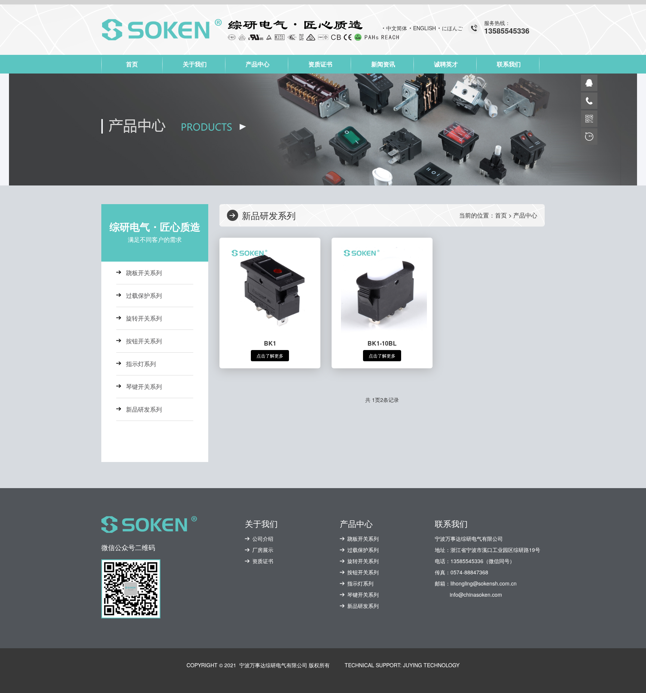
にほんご (452, 28)
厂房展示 (262, 549)
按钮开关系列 (144, 341)
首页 (132, 64)
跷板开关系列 (144, 272)
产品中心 (258, 64)
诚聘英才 (446, 64)
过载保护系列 (144, 295)
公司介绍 (262, 538)
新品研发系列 (144, 409)
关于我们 (195, 64)
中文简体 (396, 28)
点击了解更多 (269, 355)
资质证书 (320, 64)
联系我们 (509, 64)
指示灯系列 (141, 363)
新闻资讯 (383, 64)
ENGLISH (424, 28)
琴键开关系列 (144, 386)
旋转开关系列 (144, 318)
